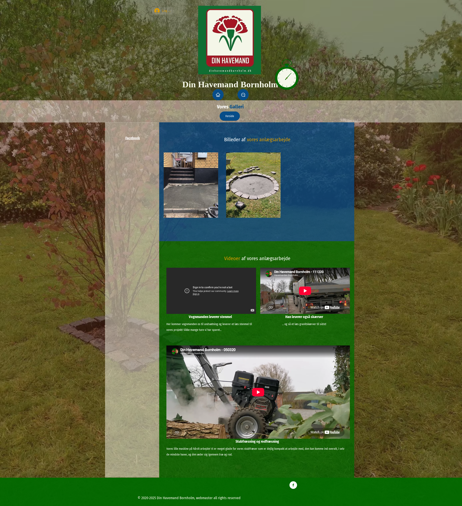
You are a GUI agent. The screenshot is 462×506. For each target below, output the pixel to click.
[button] (191, 185)
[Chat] (243, 94)
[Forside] (218, 94)
